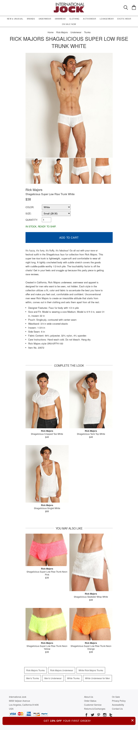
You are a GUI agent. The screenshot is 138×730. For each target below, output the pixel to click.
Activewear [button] (89, 18)
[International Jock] (69, 3)
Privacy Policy (119, 700)
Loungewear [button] (107, 18)
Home (51, 32)
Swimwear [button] (60, 18)
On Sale (116, 696)
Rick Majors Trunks (35, 670)
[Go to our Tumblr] (110, 715)
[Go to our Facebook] (86, 715)
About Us (88, 696)
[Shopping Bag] (134, 7)
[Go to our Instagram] (104, 715)
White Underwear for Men (97, 678)
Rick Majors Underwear (61, 670)
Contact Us (117, 708)
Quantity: (32, 219)
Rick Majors (34, 189)
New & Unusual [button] (15, 18)
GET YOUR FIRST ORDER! (89, 720)
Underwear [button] (45, 18)
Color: (30, 207)
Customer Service (93, 704)
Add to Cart (69, 237)
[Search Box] (126, 7)
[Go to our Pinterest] (98, 715)
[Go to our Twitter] (92, 715)
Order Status (90, 700)
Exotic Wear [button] (124, 18)
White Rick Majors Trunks (91, 670)
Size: (29, 213)
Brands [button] (31, 18)
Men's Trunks (32, 678)
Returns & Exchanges (94, 708)
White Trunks (73, 678)
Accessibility (118, 704)
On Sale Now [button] (69, 24)
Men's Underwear (53, 678)
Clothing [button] (74, 18)
